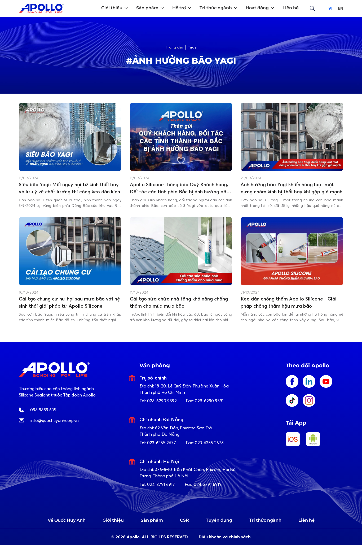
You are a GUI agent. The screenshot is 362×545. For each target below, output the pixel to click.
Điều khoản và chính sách (224, 536)
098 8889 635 (43, 409)
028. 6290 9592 (162, 400)
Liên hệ (306, 520)
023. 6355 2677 (161, 442)
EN (340, 8)
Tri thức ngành (265, 520)
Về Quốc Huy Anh (67, 520)
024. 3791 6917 (161, 484)
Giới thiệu (113, 520)
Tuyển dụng (219, 520)
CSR (184, 520)
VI (330, 8)
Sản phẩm (152, 520)
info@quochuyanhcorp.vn (54, 420)
